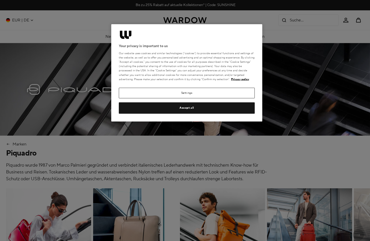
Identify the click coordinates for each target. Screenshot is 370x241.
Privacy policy (240, 79)
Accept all (186, 108)
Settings (187, 93)
